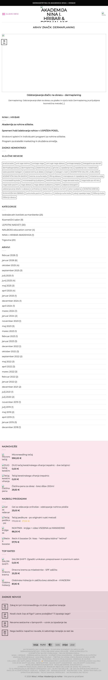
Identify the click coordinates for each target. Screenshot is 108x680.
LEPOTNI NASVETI (11, 225)
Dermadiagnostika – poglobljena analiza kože (44, 651)
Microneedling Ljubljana (36, 649)
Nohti (57, 185)
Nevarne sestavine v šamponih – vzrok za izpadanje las (38, 622)
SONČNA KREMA (91, 189)
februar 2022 (8, 377)
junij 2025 (7, 280)
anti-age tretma (23, 163)
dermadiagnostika (11, 168)
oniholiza (36, 189)
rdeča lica (46, 189)
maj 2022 (6, 361)
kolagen (49, 172)
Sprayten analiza (92, 670)
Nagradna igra (74, 670)
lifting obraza (55, 176)
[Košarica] (104, 14)
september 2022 (10, 356)
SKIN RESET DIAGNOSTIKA (29, 659)
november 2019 (10, 402)
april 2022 (7, 366)
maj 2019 (6, 412)
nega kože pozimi (10, 185)
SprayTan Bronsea (30, 672)
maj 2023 (6, 326)
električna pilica (43, 168)
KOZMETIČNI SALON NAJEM (15, 176)
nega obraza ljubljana (43, 185)
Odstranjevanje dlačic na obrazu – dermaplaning (54, 95)
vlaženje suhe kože (63, 193)
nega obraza (26, 185)
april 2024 (7, 306)
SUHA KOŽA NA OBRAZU (13, 193)
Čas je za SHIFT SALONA (24, 663)
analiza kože (8, 163)
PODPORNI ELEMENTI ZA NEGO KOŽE (67, 649)
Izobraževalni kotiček (84, 655)
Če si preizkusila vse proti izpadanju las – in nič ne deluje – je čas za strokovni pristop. (54, 669)
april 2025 (7, 290)
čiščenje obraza (9, 197)
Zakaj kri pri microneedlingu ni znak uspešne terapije (37, 605)
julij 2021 (6, 392)
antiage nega (38, 163)
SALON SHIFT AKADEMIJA (60, 663)
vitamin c (48, 193)
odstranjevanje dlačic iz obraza (16, 189)
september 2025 (10, 270)
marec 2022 (8, 371)
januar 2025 (8, 296)
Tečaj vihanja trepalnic (53, 672)
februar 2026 (8, 255)
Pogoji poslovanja (62, 659)
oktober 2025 (9, 265)
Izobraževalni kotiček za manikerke (20, 215)
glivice (55, 168)
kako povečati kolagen (12, 172)
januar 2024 (8, 316)
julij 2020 (6, 397)
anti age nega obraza (55, 163)
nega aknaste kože (71, 180)
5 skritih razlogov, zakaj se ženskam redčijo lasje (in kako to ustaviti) (54, 667)
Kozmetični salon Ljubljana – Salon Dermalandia (54, 653)
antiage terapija (74, 163)
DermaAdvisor (58, 670)
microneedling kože (11, 180)
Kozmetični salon (11, 219)
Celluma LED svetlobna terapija (23, 661)
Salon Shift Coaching (84, 663)
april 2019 (7, 417)
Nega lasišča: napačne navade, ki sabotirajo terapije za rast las (41, 631)
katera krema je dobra (34, 172)
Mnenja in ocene (81, 659)
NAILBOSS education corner (17, 230)
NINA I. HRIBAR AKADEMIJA (16, 235)
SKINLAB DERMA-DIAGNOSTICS (68, 665)
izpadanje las (66, 168)
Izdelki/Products (79, 651)
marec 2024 (8, 311)
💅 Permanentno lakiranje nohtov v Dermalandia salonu (70, 661)
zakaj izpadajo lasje (81, 193)
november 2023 (10, 321)
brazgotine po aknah (92, 163)
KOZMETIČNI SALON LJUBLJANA (85, 172)
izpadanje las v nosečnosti (86, 168)
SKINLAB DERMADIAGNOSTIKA (39, 665)
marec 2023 (8, 331)
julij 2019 (6, 407)
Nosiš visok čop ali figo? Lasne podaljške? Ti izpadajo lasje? (40, 613)
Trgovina (6, 240)
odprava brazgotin (70, 185)
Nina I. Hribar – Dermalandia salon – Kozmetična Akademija (42, 655)
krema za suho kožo (38, 176)
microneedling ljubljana (33, 180)
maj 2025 (6, 285)
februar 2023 (8, 336)
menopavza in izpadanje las (75, 176)
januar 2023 (8, 341)
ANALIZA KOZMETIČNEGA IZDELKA (22, 670)
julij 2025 (6, 275)
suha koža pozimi (34, 193)
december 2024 (10, 301)
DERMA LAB (44, 670)
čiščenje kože (98, 193)
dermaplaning (27, 168)
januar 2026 (8, 260)
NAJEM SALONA (53, 180)
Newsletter (42, 663)
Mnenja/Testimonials (23, 657)
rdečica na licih (59, 189)
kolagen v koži (62, 172)
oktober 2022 (9, 351)
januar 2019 (8, 422)
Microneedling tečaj (77, 672)
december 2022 (10, 346)
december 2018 (10, 427)
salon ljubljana (74, 189)
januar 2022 (8, 382)
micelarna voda (96, 176)
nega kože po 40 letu (91, 180)
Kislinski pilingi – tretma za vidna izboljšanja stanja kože (65, 657)
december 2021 (10, 387)
